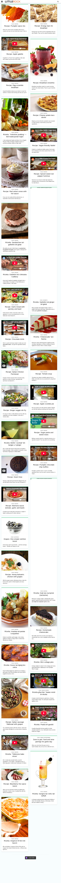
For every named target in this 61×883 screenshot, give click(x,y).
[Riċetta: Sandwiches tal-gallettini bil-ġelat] (14, 221)
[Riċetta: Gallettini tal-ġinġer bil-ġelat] (43, 242)
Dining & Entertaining (45, 737)
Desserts (45, 300)
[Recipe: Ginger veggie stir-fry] (14, 396)
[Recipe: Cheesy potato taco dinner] (43, 103)
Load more (32, 857)
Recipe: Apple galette (15, 54)
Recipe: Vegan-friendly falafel (43, 145)
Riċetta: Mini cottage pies (44, 662)
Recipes (45, 23)
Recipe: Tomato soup (44, 374)
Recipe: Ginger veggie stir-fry (14, 410)
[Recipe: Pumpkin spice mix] (14, 13)
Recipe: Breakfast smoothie (43, 83)
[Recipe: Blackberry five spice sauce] (14, 774)
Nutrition (16, 537)
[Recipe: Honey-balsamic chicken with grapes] (14, 561)
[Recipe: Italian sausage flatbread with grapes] (14, 698)
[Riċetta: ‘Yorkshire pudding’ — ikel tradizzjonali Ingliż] (14, 115)
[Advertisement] (30, 872)
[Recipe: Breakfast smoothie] (43, 59)
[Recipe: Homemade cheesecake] (43, 616)
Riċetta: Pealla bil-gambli (43, 724)
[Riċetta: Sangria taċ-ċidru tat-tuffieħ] (43, 770)
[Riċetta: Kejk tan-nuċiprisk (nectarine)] (43, 533)
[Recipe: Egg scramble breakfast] (14, 73)
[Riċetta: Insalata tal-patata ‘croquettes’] (14, 608)
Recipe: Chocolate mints (14, 339)
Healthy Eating (45, 690)
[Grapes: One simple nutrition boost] (14, 526)
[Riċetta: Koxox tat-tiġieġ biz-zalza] (14, 653)
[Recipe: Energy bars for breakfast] (43, 13)
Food (41, 23)
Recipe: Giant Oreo (14, 477)
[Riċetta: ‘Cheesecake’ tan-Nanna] (43, 324)
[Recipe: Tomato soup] (43, 360)
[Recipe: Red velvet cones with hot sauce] (14, 168)
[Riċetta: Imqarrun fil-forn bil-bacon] (14, 817)
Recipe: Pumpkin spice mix (14, 26)
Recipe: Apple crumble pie (44, 404)
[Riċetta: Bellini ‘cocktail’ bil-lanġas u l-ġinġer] (14, 430)
